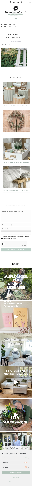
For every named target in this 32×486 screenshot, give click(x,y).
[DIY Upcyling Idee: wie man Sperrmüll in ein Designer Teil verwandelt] (16, 93)
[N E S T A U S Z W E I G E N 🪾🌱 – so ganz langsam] (16, 415)
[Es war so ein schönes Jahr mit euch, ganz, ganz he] (16, 448)
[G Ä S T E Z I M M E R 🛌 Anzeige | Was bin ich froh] (16, 349)
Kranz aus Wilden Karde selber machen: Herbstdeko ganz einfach (16, 134)
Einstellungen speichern (16, 482)
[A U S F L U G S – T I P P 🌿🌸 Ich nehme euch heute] (16, 284)
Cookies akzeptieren (16, 472)
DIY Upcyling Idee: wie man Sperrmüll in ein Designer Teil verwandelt (16, 105)
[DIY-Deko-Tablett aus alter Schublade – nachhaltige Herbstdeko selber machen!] (16, 149)
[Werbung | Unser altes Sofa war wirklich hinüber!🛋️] (16, 382)
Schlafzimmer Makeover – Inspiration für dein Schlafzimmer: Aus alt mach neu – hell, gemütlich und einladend (16, 190)
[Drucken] (9, 44)
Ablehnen (16, 477)
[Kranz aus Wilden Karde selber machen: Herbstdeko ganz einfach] (16, 121)
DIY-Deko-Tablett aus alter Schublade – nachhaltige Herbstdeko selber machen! (16, 162)
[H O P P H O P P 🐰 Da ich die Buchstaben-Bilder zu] (16, 317)
